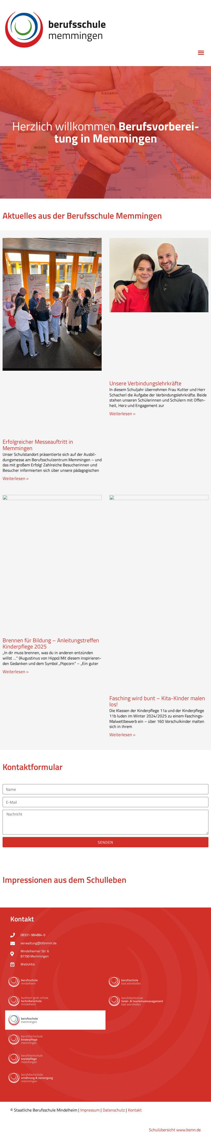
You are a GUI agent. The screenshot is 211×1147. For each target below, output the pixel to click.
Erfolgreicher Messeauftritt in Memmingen (38, 444)
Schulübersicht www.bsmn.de (175, 1130)
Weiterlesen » (16, 478)
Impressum (90, 1110)
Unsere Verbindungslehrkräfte (145, 383)
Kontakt (135, 1110)
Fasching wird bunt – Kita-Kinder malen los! (157, 701)
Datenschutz (114, 1110)
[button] (201, 53)
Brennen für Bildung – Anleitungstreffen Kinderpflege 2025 (51, 643)
